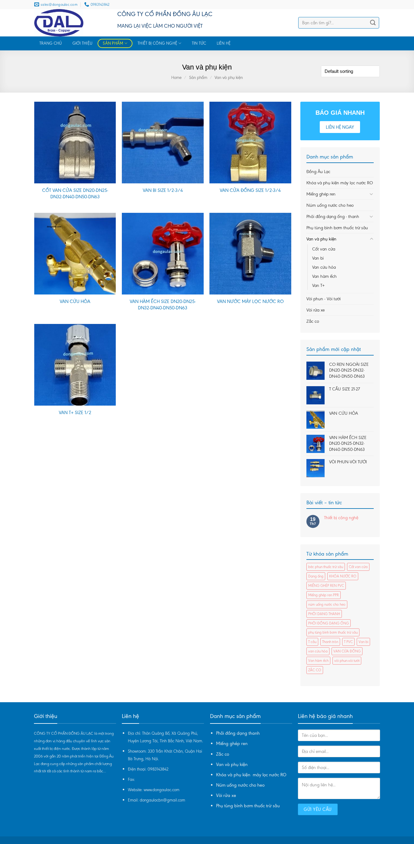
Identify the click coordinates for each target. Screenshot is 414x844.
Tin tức (199, 43)
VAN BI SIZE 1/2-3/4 (163, 190)
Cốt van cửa (323, 249)
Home (176, 77)
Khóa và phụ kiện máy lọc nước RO (339, 182)
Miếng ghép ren (321, 194)
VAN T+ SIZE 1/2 (75, 412)
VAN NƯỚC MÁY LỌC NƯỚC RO (250, 301)
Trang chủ (50, 43)
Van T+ (318, 285)
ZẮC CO (314, 670)
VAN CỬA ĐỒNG (347, 651)
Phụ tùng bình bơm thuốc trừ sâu (337, 227)
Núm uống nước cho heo (330, 205)
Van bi (318, 258)
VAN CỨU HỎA (75, 301)
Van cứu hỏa (324, 267)
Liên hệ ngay (340, 127)
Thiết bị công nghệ (157, 43)
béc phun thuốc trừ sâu (325, 566)
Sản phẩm (113, 43)
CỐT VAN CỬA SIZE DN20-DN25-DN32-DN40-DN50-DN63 (75, 193)
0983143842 (158, 769)
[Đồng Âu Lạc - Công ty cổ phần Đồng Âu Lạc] (71, 22)
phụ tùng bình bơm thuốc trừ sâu (333, 632)
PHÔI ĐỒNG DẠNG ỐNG (328, 623)
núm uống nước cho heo (327, 604)
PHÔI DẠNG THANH (324, 613)
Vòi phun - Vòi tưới (323, 298)
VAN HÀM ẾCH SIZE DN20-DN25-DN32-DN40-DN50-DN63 (163, 304)
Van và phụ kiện (321, 239)
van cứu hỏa (318, 651)
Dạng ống (315, 576)
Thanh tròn (330, 641)
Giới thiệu (82, 43)
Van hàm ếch (324, 276)
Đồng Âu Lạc (318, 171)
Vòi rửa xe (315, 310)
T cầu (312, 641)
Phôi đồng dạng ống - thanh (332, 216)
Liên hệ (224, 43)
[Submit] (373, 23)
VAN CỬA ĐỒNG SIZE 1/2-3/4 (250, 190)
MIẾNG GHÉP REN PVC (326, 585)
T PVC (348, 641)
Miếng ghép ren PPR (323, 595)
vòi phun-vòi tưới (346, 660)
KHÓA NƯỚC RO (342, 576)
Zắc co (312, 321)
